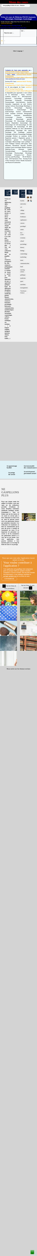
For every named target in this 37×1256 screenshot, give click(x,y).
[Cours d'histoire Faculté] (31, 197)
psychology (23, 244)
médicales (8, 293)
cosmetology (23, 254)
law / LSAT (22, 233)
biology (22, 250)
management (24, 287)
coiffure (7, 317)
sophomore (23, 220)
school (22, 241)
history (22, 247)
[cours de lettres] (28, 200)
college (22, 210)
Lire (22, 31)
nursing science (22, 270)
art (5, 322)
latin (6, 336)
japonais (7, 333)
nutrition (23, 284)
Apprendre (4, 547)
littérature (8, 306)
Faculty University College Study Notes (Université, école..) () (15, 22)
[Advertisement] (18, 362)
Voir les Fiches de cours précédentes (10, 587)
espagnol (7, 331)
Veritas (7, 199)
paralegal (23, 226)
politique (22, 275)
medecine (23, 278)
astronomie (8, 313)
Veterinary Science (23, 292)
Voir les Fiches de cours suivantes (27, 587)
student (22, 213)
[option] (18, 628)
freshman (23, 216)
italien (6, 338)
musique (7, 324)
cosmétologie (8, 315)
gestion (7, 295)
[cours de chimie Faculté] (31, 200)
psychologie (8, 304)
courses (22, 223)
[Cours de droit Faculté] (28, 197)
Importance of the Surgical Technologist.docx (13, 28)
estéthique (7, 320)
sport (21, 281)
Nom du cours (8, 33)
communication (9, 308)
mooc (21, 260)
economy (22, 238)
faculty (22, 200)
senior (22, 229)
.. (4, 40)
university (23, 204)
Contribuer (9, 578)
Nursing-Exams (6, 25)
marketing (23, 257)
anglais (7, 329)
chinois (7, 335)
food (21, 266)
